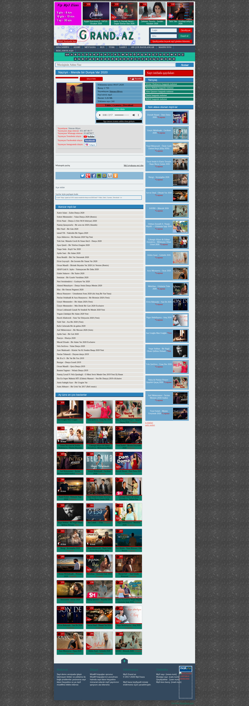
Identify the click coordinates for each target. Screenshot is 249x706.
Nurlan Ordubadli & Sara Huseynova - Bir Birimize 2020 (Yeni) (83, 298)
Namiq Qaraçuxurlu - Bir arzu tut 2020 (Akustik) (77, 225)
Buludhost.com (187, 703)
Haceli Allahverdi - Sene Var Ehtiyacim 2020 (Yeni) (78, 318)
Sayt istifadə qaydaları (160, 73)
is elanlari (149, 423)
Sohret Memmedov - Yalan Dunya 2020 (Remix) (77, 217)
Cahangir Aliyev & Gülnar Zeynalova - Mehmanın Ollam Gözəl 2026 (99, 447)
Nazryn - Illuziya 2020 (66, 338)
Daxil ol (184, 36)
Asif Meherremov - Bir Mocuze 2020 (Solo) (75, 330)
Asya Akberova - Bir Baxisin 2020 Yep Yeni (75, 237)
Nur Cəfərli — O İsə (99, 522)
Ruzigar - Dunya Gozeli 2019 (69, 362)
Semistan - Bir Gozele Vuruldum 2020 (72, 277)
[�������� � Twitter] (82, 175)
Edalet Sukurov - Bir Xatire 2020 (70, 273)
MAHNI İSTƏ (165, 47)
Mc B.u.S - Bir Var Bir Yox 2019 (70, 358)
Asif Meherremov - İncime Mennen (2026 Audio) (159, 397)
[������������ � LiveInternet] (110, 175)
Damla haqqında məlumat (156, 95)
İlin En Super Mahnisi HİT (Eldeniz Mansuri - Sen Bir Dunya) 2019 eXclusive (89, 378)
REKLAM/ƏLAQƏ (64, 51)
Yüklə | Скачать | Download (119, 105)
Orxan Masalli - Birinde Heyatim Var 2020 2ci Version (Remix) (83, 265)
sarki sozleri (150, 425)
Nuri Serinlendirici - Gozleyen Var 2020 (73, 281)
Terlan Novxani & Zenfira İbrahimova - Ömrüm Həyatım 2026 (70, 447)
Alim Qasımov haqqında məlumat (159, 92)
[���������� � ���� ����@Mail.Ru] (104, 175)
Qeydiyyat (185, 30)
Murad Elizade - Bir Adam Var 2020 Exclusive (76, 342)
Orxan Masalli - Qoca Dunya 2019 (71, 366)
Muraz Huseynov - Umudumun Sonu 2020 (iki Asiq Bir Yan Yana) (84, 294)
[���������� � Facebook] (93, 175)
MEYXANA (90, 47)
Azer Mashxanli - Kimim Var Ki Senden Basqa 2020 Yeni (80, 350)
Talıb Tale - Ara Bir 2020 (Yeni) (70, 322)
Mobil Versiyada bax (66, 41)
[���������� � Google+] (88, 175)
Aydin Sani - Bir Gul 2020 (68, 334)
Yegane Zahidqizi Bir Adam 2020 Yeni (72, 314)
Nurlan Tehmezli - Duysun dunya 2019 (73, 354)
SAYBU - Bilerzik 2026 (128, 651)
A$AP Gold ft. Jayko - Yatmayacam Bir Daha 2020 (78, 269)
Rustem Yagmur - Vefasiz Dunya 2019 (72, 370)
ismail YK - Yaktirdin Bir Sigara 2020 (72, 233)
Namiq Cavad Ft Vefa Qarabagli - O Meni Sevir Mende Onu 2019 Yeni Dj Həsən (90, 374)
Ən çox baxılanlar (142, 47)
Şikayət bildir (91, 79)
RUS (102, 47)
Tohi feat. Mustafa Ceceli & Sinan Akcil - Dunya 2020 (79, 241)
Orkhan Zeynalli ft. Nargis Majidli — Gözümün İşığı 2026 (159, 226)
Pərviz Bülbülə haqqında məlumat (159, 88)
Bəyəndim (136, 79)
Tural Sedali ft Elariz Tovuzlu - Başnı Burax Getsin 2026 (99, 499)
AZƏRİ (76, 47)
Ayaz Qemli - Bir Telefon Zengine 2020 (73, 245)
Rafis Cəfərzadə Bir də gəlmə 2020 (71, 326)
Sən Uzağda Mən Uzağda (70, 420)
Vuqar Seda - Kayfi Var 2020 (69, 249)
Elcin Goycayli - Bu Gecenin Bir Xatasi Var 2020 (77, 261)
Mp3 (101, 35)
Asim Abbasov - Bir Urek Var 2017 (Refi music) (77, 387)
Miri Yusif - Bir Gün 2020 (67, 229)
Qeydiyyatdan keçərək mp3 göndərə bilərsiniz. (171, 41)
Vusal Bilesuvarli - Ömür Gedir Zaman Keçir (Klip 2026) (99, 550)
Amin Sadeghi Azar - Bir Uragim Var (72, 383)
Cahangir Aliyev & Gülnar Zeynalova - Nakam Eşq (128, 499)
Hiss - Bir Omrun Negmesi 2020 (70, 290)
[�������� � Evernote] (99, 175)
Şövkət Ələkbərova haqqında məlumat (161, 84)
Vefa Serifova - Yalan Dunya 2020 (71, 346)
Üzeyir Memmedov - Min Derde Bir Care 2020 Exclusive (80, 306)
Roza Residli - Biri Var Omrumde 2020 (73, 257)
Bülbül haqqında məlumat (156, 99)
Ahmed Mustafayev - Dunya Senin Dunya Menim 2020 (79, 286)
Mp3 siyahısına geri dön (133, 165)
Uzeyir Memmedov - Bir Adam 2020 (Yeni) (75, 302)
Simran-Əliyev (116, 91)
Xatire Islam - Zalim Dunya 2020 (70, 213)
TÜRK (112, 47)
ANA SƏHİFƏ (62, 47)
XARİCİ (123, 47)
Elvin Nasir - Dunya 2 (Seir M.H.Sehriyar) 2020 (77, 221)
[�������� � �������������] (115, 175)
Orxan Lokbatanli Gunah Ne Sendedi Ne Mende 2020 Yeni (81, 310)
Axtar (185, 65)
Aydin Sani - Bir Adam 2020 (68, 253)
